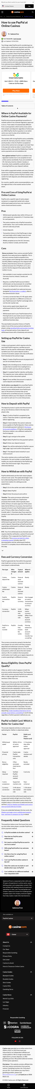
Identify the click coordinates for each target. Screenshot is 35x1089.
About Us (6, 942)
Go (29, 6)
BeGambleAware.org (9, 1074)
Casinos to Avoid (8, 963)
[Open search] (33, 12)
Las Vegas (6, 1002)
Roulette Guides (8, 979)
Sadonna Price (14, 34)
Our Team (6, 949)
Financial (6, 1009)
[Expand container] (17, 550)
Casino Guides (7, 972)
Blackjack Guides (8, 975)
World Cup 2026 (8, 998)
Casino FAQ (7, 986)
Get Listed (6, 959)
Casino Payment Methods (13, 16)
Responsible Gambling (10, 953)
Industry (5, 1005)
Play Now (16, 91)
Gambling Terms (8, 989)
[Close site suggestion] (33, 2)
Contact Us (6, 946)
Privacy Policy (7, 956)
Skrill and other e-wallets (17, 291)
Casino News (7, 995)
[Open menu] (2, 12)
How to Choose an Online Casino (13, 966)
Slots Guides (7, 982)
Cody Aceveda (17, 39)
